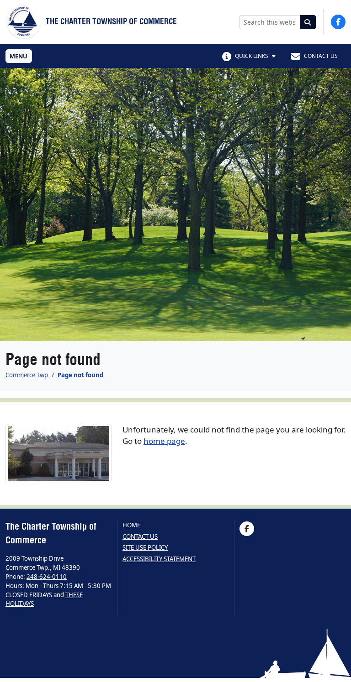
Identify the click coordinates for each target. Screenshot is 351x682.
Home (131, 525)
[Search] (308, 22)
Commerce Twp (26, 375)
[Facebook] (338, 22)
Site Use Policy (145, 548)
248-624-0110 (47, 577)
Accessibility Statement (159, 559)
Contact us (140, 537)
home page (164, 441)
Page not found (80, 375)
